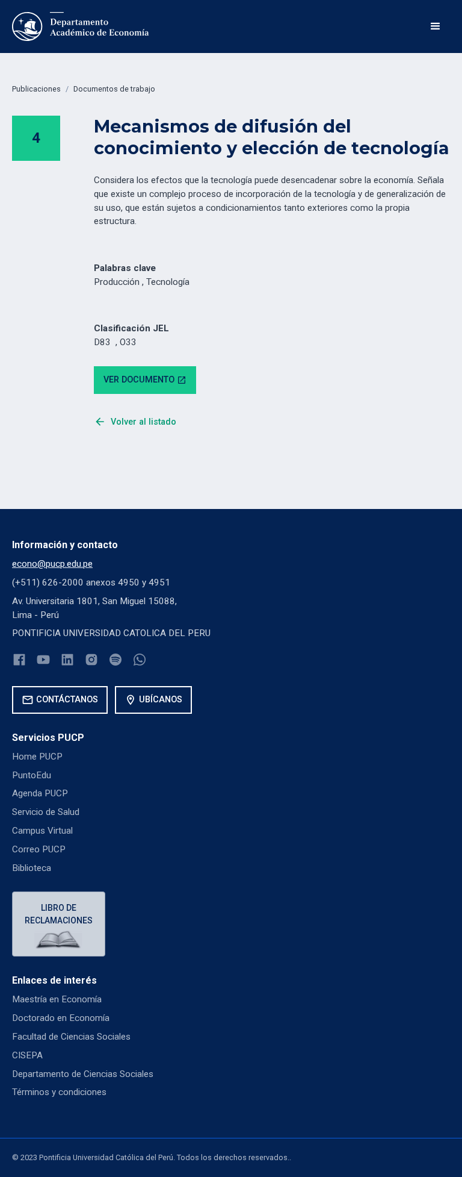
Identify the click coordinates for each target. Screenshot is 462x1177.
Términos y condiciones (59, 1092)
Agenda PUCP (40, 793)
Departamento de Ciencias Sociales (82, 1074)
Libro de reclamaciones (59, 914)
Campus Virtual (42, 830)
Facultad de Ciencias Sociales (71, 1036)
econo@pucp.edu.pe (52, 563)
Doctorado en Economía (60, 1018)
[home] (80, 26)
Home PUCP (37, 756)
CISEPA (27, 1055)
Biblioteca (31, 868)
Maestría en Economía (57, 999)
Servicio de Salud (45, 812)
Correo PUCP (39, 849)
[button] (435, 26)
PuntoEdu (31, 775)
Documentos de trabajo (114, 88)
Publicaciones (36, 88)
